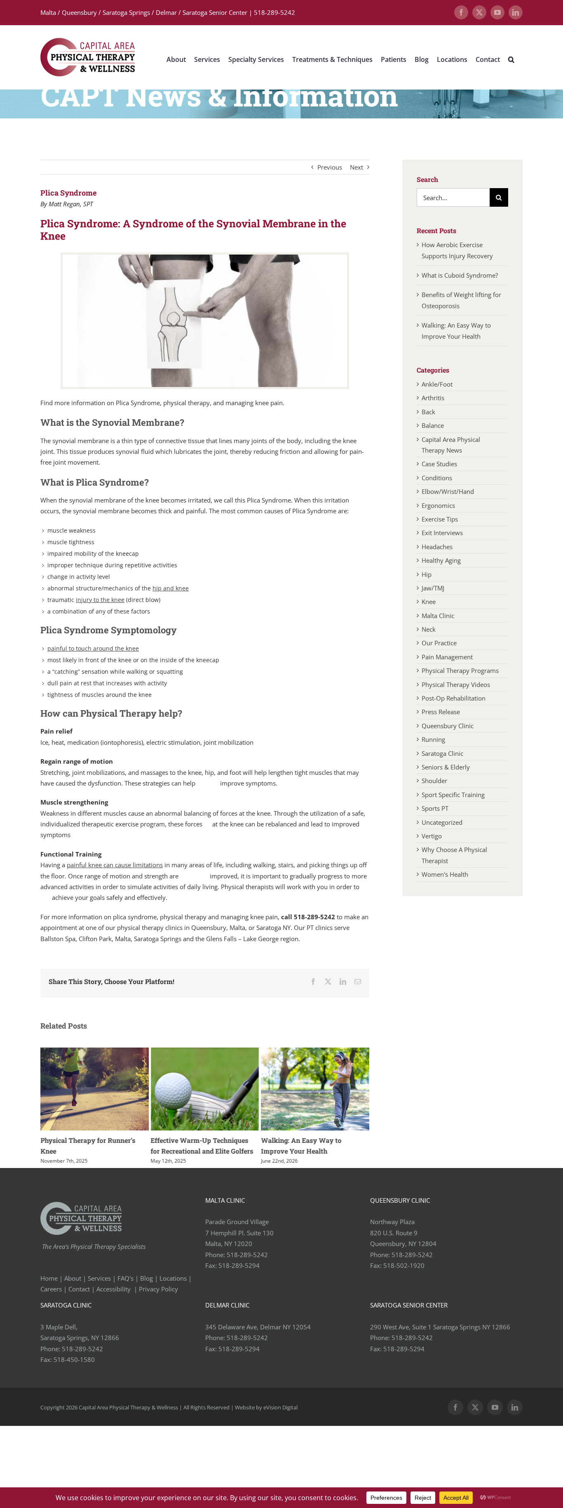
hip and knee (170, 588)
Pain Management (447, 657)
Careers (51, 1289)
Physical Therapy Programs (460, 670)
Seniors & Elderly (446, 767)
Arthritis (433, 398)
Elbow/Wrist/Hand (448, 491)
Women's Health (445, 874)
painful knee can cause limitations (115, 865)
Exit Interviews (442, 533)
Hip (427, 574)
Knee (429, 601)
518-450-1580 (74, 1359)
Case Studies (439, 464)
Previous (329, 167)
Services (99, 1278)
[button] (511, 59)
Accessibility (114, 1289)
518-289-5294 (239, 1265)
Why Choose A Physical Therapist (454, 854)
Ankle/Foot (437, 384)
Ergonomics (438, 505)
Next (356, 167)
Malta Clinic (438, 615)
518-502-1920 (404, 1265)
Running (433, 739)
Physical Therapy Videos (456, 684)
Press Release (441, 712)
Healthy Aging (441, 560)
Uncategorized (442, 822)
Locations (173, 1278)
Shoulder (434, 780)
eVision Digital (280, 1407)
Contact (79, 1289)
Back (428, 412)
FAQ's (125, 1278)
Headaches (437, 547)
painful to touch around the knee (93, 648)
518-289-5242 (247, 1255)
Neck (429, 629)
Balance (433, 425)
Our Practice (439, 643)
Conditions (437, 478)
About (72, 1278)
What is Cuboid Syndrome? (461, 275)
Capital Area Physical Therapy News (451, 444)
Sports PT (435, 808)
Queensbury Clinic (448, 726)
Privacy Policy (159, 1289)
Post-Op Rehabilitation (454, 698)
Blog (146, 1278)
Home (49, 1278)
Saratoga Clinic (442, 753)
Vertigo (432, 836)
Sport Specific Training (453, 795)
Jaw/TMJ (433, 588)
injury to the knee (100, 600)
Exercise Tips (440, 519)
